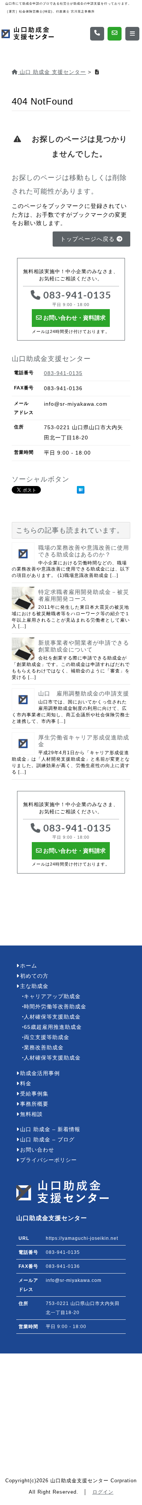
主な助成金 (34, 986)
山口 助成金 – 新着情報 (50, 1129)
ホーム (28, 966)
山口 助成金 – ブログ (47, 1139)
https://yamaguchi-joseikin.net (82, 1238)
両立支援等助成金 (46, 1037)
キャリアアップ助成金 (52, 996)
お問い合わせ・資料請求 (74, 317)
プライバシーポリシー (48, 1160)
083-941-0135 (76, 298)
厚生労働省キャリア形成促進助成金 (83, 740)
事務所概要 (34, 1104)
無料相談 (31, 1114)
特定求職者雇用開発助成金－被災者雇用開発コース (83, 595)
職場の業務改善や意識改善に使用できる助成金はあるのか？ (83, 551)
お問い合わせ (37, 1150)
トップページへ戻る (88, 239)
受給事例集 (34, 1094)
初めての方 (34, 976)
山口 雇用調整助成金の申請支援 (83, 693)
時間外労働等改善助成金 (55, 1007)
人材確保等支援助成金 (52, 1017)
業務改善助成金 (44, 1047)
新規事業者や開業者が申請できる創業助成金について (83, 646)
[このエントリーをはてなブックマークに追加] (80, 490)
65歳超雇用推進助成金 (53, 1027)
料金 (25, 1083)
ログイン (103, 1492)
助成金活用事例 (40, 1073)
